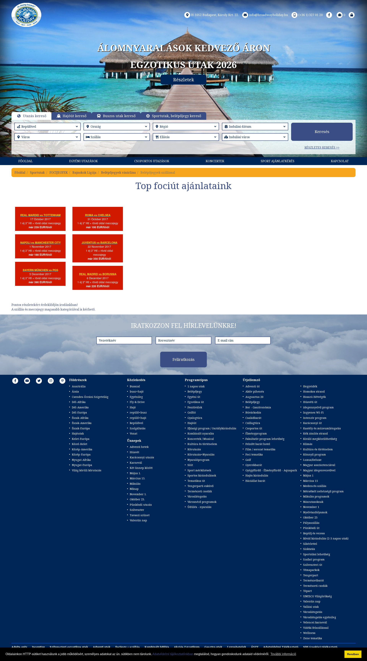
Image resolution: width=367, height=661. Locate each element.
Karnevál (136, 462)
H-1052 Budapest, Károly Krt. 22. (215, 15)
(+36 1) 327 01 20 (310, 15)
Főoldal (25, 161)
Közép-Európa (81, 454)
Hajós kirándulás (256, 475)
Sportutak (37, 172)
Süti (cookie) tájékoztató (320, 647)
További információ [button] (283, 654)
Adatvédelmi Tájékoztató (280, 647)
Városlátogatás (197, 496)
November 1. (138, 494)
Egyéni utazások (83, 161)
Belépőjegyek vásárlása (118, 172)
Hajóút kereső (74, 116)
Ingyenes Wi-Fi (313, 412)
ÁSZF (254, 647)
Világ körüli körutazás (86, 470)
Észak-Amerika (82, 423)
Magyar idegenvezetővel (319, 470)
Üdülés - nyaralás (199, 507)
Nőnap (134, 489)
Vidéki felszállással (316, 628)
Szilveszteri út (312, 565)
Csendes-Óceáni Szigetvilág (90, 397)
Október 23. (137, 499)
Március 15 (310, 481)
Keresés (322, 131)
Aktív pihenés (254, 391)
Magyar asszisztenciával (319, 465)
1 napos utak (196, 386)
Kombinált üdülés (157, 647)
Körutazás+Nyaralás (201, 454)
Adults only (19, 647)
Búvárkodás (253, 412)
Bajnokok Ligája (84, 172)
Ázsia (75, 391)
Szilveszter (137, 510)
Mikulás (135, 483)
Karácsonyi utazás (142, 457)
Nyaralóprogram (198, 460)
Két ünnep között (141, 468)
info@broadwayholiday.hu (268, 15)
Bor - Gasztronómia (258, 407)
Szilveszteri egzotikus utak (69, 647)
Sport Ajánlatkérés (277, 161)
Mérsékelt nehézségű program (323, 491)
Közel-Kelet (79, 444)
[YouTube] (27, 381)
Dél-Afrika (79, 402)
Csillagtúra (252, 423)
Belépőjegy (195, 391)
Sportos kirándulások (202, 475)
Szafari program (314, 559)
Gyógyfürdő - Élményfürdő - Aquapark (271, 470)
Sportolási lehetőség (316, 554)
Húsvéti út (310, 402)
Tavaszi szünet (139, 515)
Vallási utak (311, 607)
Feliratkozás (183, 359)
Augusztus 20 (254, 397)
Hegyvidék (310, 386)
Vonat (133, 433)
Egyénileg (136, 397)
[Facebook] (329, 15)
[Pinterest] (62, 381)
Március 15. (137, 478)
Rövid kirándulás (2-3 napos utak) (325, 538)
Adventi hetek (139, 447)
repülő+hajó (138, 418)
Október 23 (310, 517)
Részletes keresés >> (321, 147)
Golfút (192, 412)
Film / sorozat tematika (260, 449)
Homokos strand (314, 391)
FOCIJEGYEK (59, 172)
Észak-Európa (81, 428)
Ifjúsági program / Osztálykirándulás (212, 428)
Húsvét (134, 452)
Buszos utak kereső (119, 116)
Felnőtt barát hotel (257, 444)
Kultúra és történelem (202, 444)
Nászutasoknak (313, 502)
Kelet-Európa (80, 439)
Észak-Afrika (80, 418)
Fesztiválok (195, 407)
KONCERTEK (215, 161)
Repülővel (136, 423)
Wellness (309, 633)
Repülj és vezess (314, 533)
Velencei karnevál (315, 622)
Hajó (133, 407)
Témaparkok (311, 570)
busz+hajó (137, 391)
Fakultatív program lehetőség (264, 439)
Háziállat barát (255, 481)
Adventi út (252, 386)
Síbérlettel (310, 544)
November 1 (311, 507)
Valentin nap (138, 520)
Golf (248, 460)
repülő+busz (138, 412)
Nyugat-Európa (82, 465)
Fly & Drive (137, 402)
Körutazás (194, 449)
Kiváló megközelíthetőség (320, 439)
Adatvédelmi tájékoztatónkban (172, 654)
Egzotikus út (196, 402)
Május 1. (135, 473)
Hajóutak (78, 433)
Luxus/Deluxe (312, 460)
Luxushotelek (236, 647)
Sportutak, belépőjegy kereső (176, 116)
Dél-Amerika (80, 407)
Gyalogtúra (195, 418)
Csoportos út (253, 428)
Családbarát (253, 418)
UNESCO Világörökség (317, 596)
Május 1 (308, 475)
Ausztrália (79, 386)
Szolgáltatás (137, 428)
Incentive (38, 647)
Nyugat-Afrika (81, 460)
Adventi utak (101, 647)
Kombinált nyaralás (201, 433)
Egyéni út (194, 397)
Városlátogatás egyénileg (319, 617)
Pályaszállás (311, 523)
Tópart (307, 591)
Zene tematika (312, 638)
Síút (190, 465)
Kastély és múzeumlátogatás (322, 428)
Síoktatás (309, 549)
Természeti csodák (200, 491)
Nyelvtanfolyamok (315, 512)
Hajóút (192, 423)
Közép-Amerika (82, 449)
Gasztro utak (213, 647)
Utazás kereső (34, 116)
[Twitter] (39, 381)
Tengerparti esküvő (201, 486)
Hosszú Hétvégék (314, 397)
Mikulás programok (316, 496)
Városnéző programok (202, 502)
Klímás (307, 444)
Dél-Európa (79, 412)
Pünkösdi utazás (141, 504)
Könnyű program (314, 454)
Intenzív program (314, 418)
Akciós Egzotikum (187, 647)
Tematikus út (196, 481)
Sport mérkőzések (199, 470)
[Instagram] (51, 381)
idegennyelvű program (318, 407)
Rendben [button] (353, 654)
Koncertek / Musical (201, 439)
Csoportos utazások (151, 161)
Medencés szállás (314, 486)
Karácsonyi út (312, 423)
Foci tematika (254, 454)
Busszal (135, 386)
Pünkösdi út (311, 528)
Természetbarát (313, 580)
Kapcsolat (340, 161)
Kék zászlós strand (315, 433)
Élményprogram (256, 433)
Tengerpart (310, 575)
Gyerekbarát (253, 465)
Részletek (183, 79)
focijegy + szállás (127, 647)
